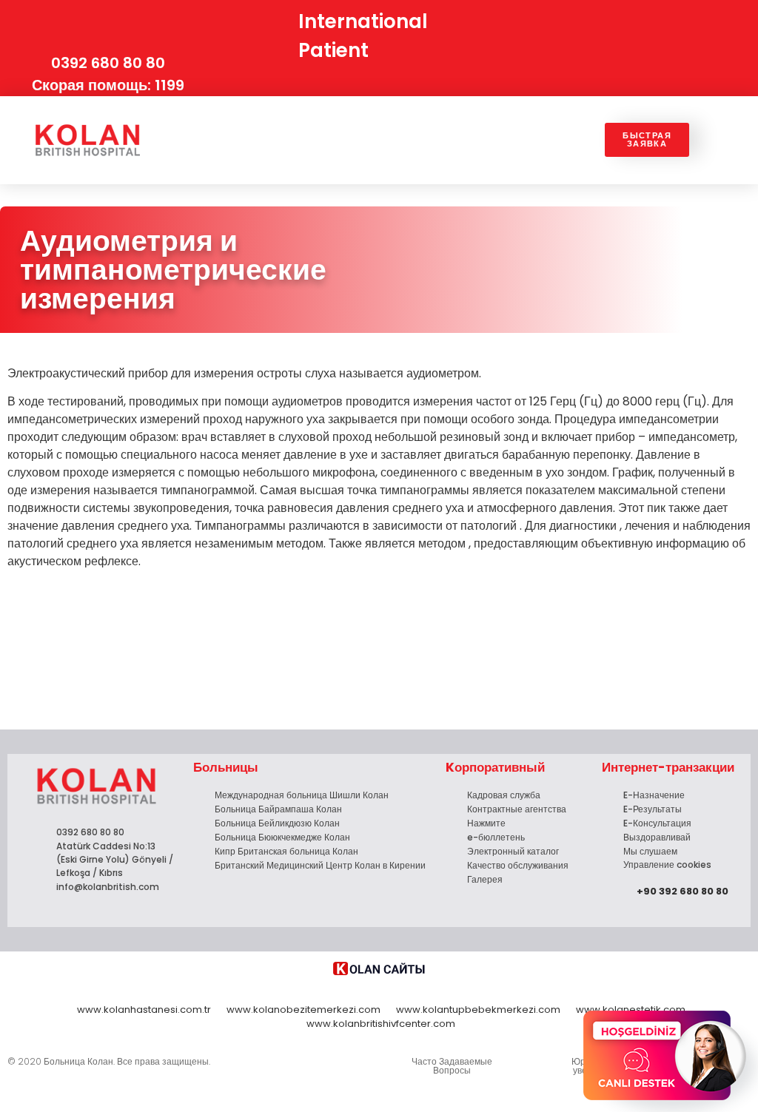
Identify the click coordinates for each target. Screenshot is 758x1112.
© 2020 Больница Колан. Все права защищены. (108, 1061)
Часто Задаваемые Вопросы (452, 1065)
